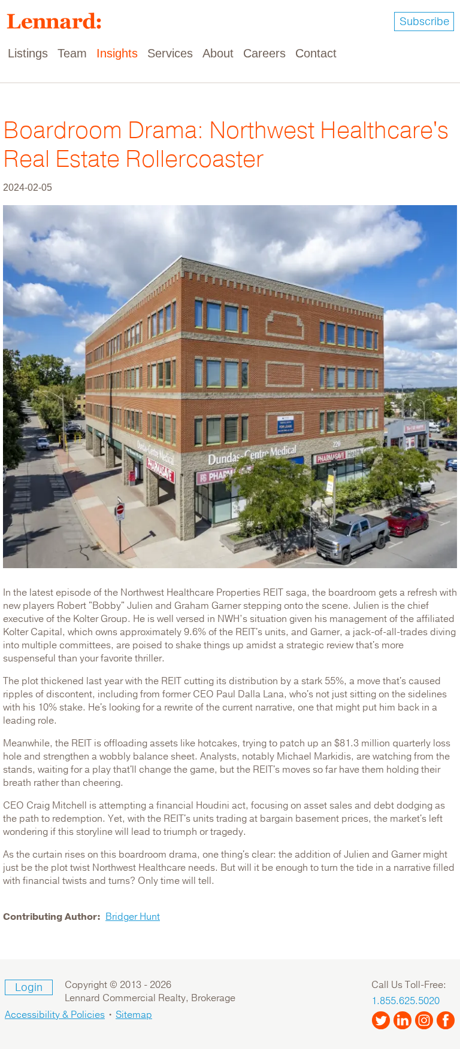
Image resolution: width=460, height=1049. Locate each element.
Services (170, 53)
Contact (316, 53)
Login (29, 987)
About (218, 53)
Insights (117, 53)
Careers (264, 53)
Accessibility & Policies (55, 1014)
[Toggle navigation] (443, 54)
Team (72, 53)
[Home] (58, 21)
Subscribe (424, 21)
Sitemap (134, 1014)
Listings (28, 53)
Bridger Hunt (132, 916)
